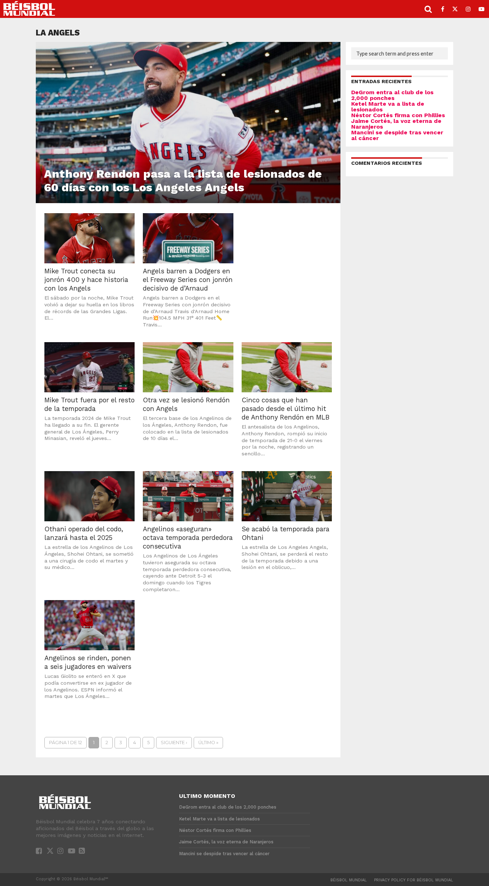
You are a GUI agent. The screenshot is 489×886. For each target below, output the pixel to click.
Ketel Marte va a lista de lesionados (387, 106)
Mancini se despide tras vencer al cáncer (397, 135)
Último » (208, 742)
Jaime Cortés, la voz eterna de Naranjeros (396, 124)
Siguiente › (174, 742)
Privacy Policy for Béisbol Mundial (413, 880)
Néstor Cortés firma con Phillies (398, 115)
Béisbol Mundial (348, 880)
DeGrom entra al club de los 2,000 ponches (392, 95)
